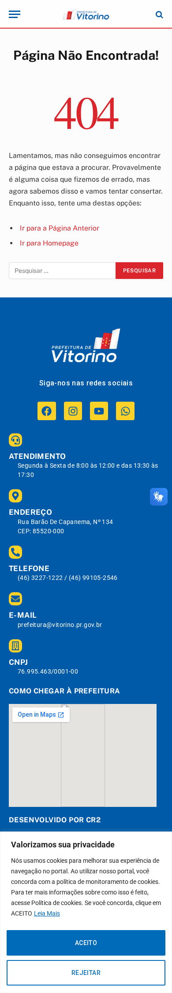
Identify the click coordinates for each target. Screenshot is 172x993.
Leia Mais (47, 913)
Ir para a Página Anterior (59, 228)
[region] (86, 912)
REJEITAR (86, 972)
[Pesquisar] (158, 14)
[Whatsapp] (125, 411)
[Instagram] (73, 411)
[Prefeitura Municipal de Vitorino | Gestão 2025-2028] (86, 14)
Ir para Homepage (49, 243)
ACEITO (86, 942)
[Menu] (14, 14)
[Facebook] (46, 411)
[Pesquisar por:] (62, 270)
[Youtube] (99, 411)
